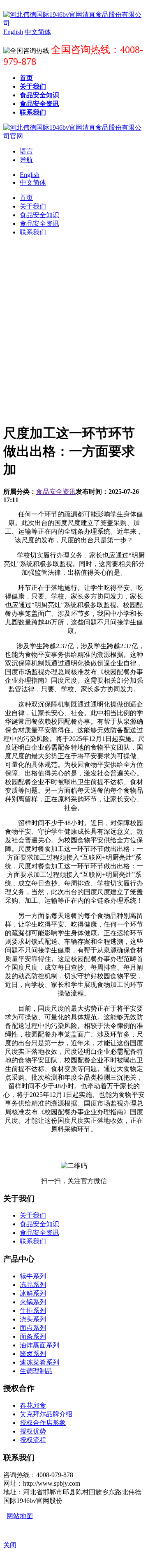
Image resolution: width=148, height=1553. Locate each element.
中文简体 (33, 182)
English (29, 174)
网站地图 (20, 1515)
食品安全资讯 (56, 491)
